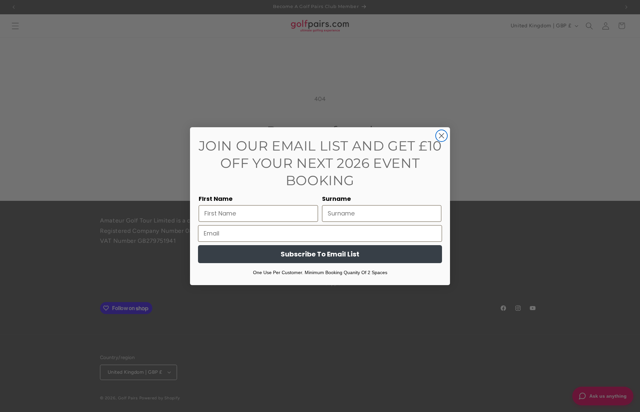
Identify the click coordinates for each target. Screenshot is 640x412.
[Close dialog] (441, 136)
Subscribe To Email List (320, 254)
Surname (336, 199)
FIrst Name (216, 199)
